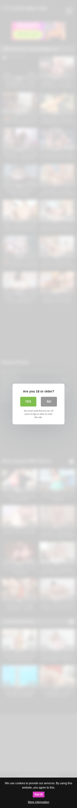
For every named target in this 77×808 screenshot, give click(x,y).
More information (38, 802)
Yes (28, 401)
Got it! (39, 794)
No (49, 401)
